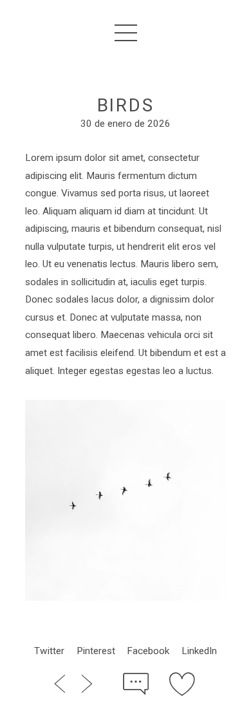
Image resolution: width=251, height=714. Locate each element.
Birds (125, 105)
